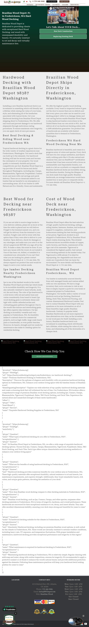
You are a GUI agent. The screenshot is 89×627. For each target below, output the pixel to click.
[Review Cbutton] (9, 620)
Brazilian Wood (46, 594)
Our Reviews (51, 1)
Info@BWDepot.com (47, 592)
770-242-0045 (47, 589)
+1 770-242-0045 (38, 1)
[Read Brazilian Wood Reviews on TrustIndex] (9, 610)
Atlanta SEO (36, 624)
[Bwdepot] (75, 621)
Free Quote (64, 1)
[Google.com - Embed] (15, 593)
